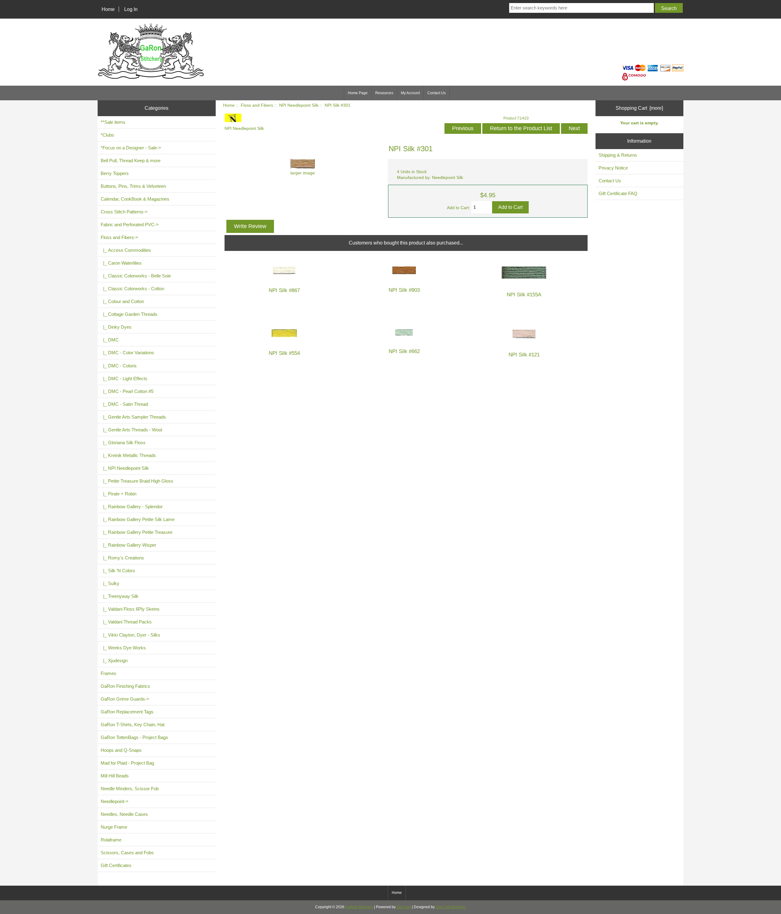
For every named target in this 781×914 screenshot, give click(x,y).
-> (119, 237)
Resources (384, 93)
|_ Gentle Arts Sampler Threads (133, 417)
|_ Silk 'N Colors (118, 570)
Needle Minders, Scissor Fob (130, 788)
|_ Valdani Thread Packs (126, 621)
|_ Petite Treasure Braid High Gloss (137, 481)
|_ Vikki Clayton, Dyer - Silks (130, 634)
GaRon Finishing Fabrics (125, 686)
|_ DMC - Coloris (119, 365)
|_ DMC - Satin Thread (124, 404)
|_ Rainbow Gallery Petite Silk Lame (138, 519)
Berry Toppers (115, 173)
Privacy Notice (613, 167)
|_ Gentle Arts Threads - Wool (131, 429)
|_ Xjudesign (114, 660)
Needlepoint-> (114, 801)
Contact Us (436, 93)
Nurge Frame (114, 827)
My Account (410, 93)
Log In (131, 9)
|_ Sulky (110, 583)
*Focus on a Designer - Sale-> (131, 147)
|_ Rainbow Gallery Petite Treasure (136, 532)
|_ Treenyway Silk (120, 596)
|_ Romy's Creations (122, 557)
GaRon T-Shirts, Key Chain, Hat (132, 724)
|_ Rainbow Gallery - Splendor (132, 506)
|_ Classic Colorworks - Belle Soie (136, 275)
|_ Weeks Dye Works (123, 647)
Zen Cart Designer (451, 907)
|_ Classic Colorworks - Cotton (132, 288)
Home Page (358, 93)
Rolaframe (111, 839)
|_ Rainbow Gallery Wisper (128, 545)
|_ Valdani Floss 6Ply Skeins (130, 609)
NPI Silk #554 (284, 353)
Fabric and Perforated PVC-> (130, 224)
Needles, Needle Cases (124, 814)
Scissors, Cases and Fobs (127, 852)
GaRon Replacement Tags (127, 711)
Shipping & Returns (618, 155)
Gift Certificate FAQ (618, 193)
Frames (108, 673)
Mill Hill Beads (115, 775)
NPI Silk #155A (524, 295)
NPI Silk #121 (524, 355)
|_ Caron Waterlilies (121, 263)
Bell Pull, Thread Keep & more (130, 160)
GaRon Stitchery (358, 907)
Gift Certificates (116, 865)
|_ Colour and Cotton (122, 301)
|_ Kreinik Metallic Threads (128, 455)
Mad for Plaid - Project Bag (127, 763)
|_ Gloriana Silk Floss (123, 442)
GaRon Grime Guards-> (125, 699)
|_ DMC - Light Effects (124, 378)
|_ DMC (110, 339)
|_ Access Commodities (126, 250)
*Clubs (107, 134)
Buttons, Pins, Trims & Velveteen (133, 186)
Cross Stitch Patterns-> (124, 211)
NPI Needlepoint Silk (299, 105)
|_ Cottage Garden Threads (129, 314)
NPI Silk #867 (284, 290)
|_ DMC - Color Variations (127, 352)
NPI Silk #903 (404, 290)
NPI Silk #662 (404, 351)
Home (108, 9)
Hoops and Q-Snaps (121, 750)
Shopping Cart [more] (639, 108)
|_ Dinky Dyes (116, 327)
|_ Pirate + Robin (118, 493)
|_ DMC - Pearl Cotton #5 (127, 391)
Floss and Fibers (257, 105)
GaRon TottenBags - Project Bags (134, 737)
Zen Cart (404, 907)
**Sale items (113, 122)
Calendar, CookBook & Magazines (135, 199)
